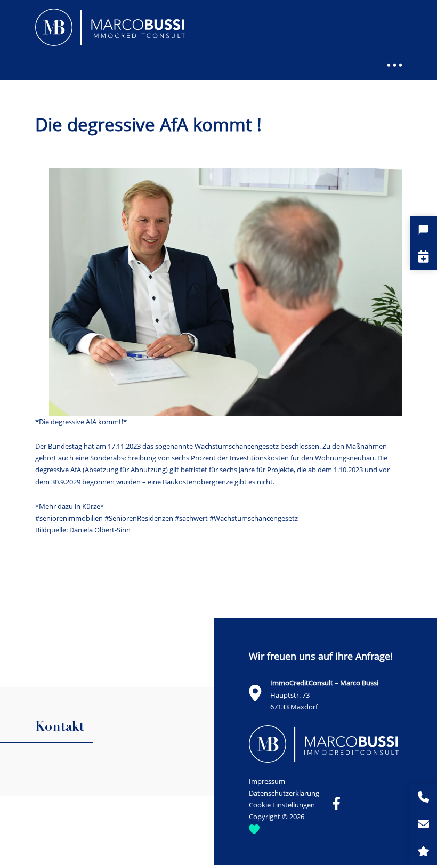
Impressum (267, 781)
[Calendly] (423, 256)
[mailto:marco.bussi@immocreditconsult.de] (423, 824)
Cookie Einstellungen (282, 805)
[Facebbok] (336, 804)
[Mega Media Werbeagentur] (254, 828)
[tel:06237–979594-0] (423, 797)
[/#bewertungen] (423, 851)
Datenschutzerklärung (284, 793)
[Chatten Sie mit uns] (423, 230)
